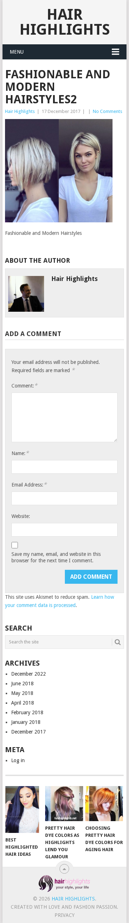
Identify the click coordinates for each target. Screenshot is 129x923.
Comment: (24, 385)
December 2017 (28, 732)
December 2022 (28, 674)
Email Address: (29, 484)
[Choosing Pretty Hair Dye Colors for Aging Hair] (104, 803)
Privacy (64, 915)
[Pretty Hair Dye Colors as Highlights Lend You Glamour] (64, 803)
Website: (20, 516)
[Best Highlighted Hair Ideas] (24, 809)
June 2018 (22, 683)
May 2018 (22, 693)
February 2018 (27, 712)
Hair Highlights (64, 22)
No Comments (107, 111)
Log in (18, 760)
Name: (20, 453)
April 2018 (22, 703)
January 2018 (25, 722)
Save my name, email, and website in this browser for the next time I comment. (56, 557)
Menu (17, 52)
